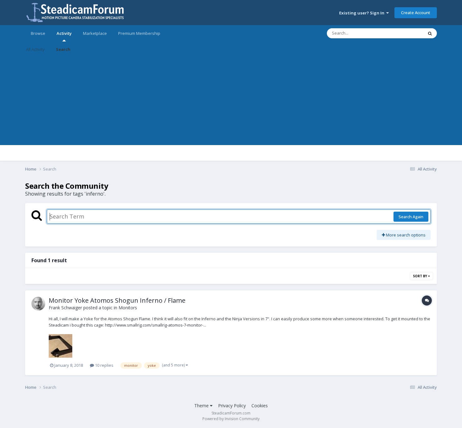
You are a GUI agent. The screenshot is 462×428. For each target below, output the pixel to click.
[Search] (430, 33)
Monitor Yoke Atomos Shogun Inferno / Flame (117, 300)
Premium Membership (139, 33)
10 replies (103, 365)
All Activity (35, 49)
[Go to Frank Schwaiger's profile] (38, 304)
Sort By (420, 276)
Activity (64, 33)
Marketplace (95, 33)
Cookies (259, 406)
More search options (405, 235)
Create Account (415, 12)
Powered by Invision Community (231, 418)
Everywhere (404, 33)
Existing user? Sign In (362, 13)
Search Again (411, 216)
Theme (202, 406)
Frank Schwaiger (65, 308)
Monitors (127, 308)
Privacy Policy (232, 406)
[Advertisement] (231, 101)
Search (63, 49)
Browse (38, 33)
